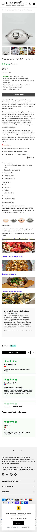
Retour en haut (17, 451)
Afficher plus (17, 406)
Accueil (3, 10)
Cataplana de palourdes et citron (12, 291)
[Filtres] (29, 352)
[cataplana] (18, 218)
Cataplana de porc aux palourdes (12, 256)
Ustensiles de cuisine (12, 10)
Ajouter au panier (19, 94)
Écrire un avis (13, 352)
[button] (34, 4)
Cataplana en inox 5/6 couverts (25, 10)
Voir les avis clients (11, 334)
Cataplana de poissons (9, 274)
